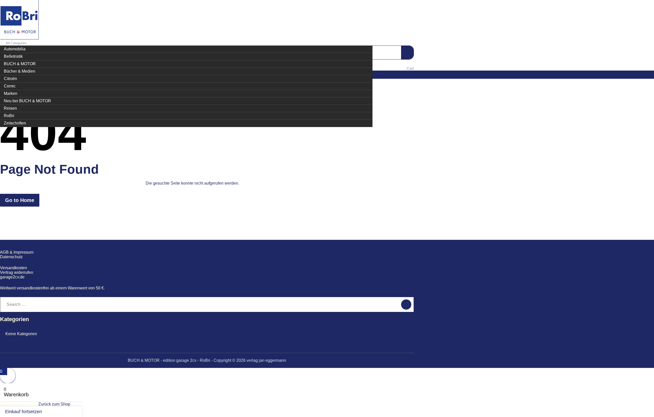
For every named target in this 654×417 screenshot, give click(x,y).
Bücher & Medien (19, 71)
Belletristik (13, 56)
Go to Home (19, 200)
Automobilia (15, 49)
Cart (410, 68)
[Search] (406, 304)
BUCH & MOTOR (20, 64)
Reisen (10, 108)
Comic (10, 86)
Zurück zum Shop (54, 404)
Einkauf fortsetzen (23, 411)
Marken (10, 93)
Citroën (10, 78)
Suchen (407, 52)
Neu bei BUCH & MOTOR (27, 101)
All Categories (16, 43)
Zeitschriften (15, 123)
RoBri (9, 116)
